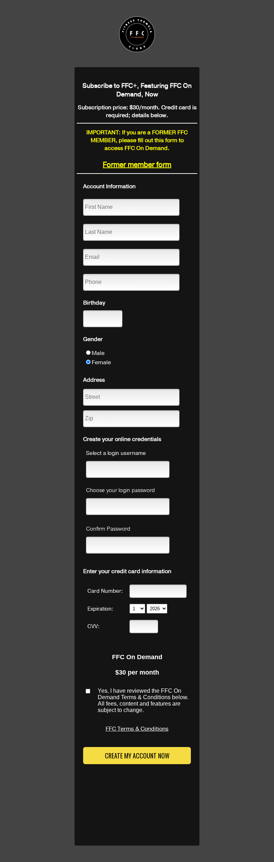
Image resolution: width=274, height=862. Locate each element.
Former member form (137, 165)
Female (101, 362)
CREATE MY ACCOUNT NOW (137, 755)
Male (98, 353)
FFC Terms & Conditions (137, 729)
